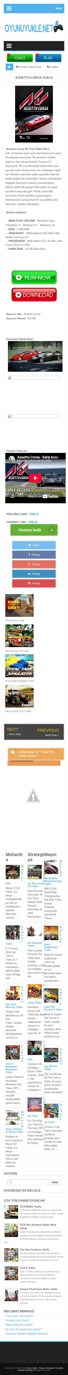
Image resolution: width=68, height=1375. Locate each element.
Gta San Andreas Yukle (34, 1249)
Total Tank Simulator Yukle (19, 680)
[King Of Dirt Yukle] (31, 605)
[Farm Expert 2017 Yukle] (31, 696)
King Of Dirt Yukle (14, 620)
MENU (59, 8)
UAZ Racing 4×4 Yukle (17, 650)
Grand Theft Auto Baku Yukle (38, 1289)
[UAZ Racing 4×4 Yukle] (31, 635)
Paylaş (35, 554)
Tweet (36, 545)
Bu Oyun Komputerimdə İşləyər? (23, 1329)
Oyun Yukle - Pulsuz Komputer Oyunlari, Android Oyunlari (41, 1369)
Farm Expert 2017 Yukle (18, 711)
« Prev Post (14, 734)
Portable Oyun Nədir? (17, 1320)
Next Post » (52, 735)
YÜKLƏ (33, 514)
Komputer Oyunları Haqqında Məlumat (27, 1333)
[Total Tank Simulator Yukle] (31, 665)
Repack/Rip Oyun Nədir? (19, 1324)
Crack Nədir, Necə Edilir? (19, 1316)
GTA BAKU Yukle (30, 1206)
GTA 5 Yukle (27, 1267)
